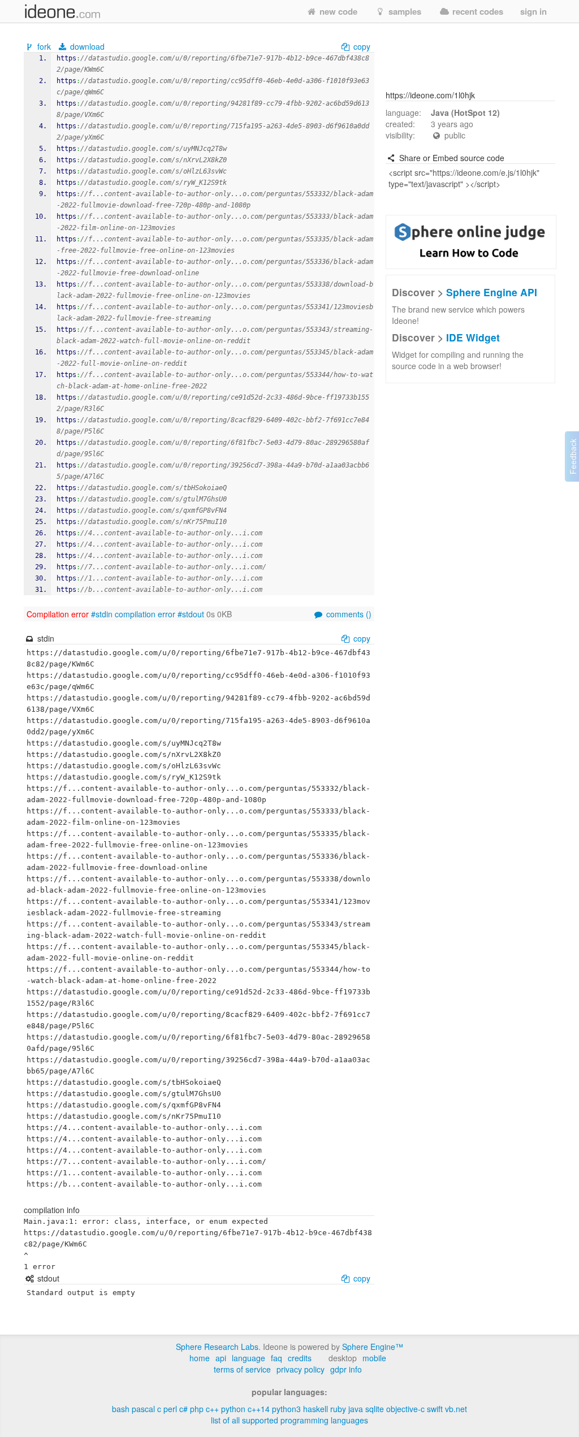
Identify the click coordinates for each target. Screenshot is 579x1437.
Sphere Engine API (491, 292)
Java (355, 1408)
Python (233, 1408)
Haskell (315, 1408)
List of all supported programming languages (289, 1420)
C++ (212, 1408)
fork (44, 46)
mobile (374, 1358)
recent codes (476, 11)
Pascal (143, 1408)
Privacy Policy (300, 1369)
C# (183, 1408)
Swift (435, 1408)
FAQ (276, 1358)
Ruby (338, 1408)
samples (403, 11)
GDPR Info (346, 1369)
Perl (170, 1408)
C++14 (259, 1408)
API (220, 1358)
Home (199, 1358)
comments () (347, 614)
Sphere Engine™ (372, 1346)
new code (337, 11)
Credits (300, 1358)
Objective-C (405, 1408)
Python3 (286, 1408)
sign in (533, 11)
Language (248, 1358)
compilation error (145, 614)
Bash (120, 1408)
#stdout (191, 614)
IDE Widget (473, 337)
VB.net (456, 1408)
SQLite (374, 1408)
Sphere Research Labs (217, 1346)
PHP (197, 1408)
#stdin (102, 614)
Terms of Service (242, 1369)
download (86, 46)
